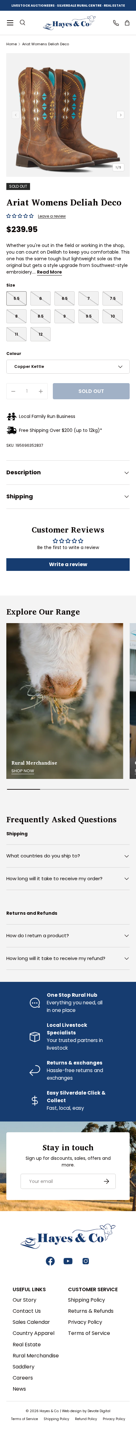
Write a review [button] (68, 564)
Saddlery (23, 1366)
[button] (127, 22)
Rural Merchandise (36, 1355)
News (19, 1389)
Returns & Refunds (91, 1311)
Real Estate (27, 1344)
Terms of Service (89, 1333)
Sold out (91, 391)
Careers (23, 1377)
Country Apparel (33, 1333)
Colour (13, 353)
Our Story (24, 1300)
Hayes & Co (49, 1411)
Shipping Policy (86, 1300)
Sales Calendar (31, 1322)
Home (11, 44)
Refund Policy (86, 1419)
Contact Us (27, 1311)
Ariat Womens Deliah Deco (45, 44)
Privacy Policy (85, 1322)
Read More (49, 272)
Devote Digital (99, 1411)
